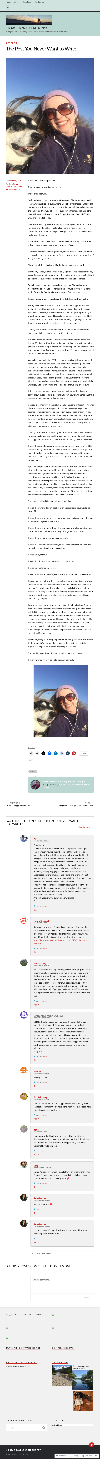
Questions (27, 2)
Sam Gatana (40, 1198)
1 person (44, 906)
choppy (33, 771)
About (16, 2)
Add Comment (85, 827)
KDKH (37, 1130)
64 (14, 189)
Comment (85, 1297)
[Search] (8, 7)
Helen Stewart (41, 921)
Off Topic (11, 43)
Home (8, 2)
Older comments (43, 1253)
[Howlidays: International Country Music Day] (83, 1401)
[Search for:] (26, 1427)
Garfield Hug (40, 1097)
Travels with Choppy (27, 28)
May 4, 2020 (16, 181)
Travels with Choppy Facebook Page (23, 1348)
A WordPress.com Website (18, 1454)
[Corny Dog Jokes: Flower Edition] (83, 1367)
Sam (36, 1165)
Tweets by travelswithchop (17, 1366)
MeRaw (37, 1071)
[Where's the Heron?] (82, 1380)
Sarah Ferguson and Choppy (15, 185)
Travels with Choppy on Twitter (21, 1362)
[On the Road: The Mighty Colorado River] (62, 1375)
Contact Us (39, 2)
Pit (35, 839)
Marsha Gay (40, 963)
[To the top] (91, 1444)
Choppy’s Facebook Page (63, 1348)
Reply (36, 910)
